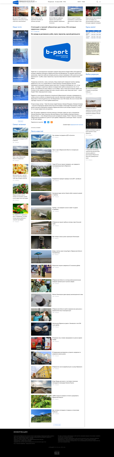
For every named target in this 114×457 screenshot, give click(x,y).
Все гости (21, 121)
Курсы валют (91, 27)
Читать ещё (57, 424)
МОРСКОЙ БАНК (87, 34)
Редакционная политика (30, 443)
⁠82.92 (79, 1)
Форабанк (87, 37)
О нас (15, 443)
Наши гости (17, 27)
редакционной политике (77, 124)
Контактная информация (20, 443)
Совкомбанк (88, 36)
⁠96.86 (83, 1)
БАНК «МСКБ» (88, 32)
